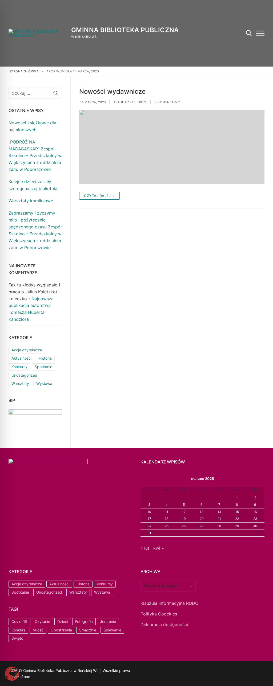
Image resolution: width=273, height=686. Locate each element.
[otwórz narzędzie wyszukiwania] (249, 33)
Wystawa (44, 383)
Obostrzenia (61, 630)
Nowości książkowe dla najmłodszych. (32, 126)
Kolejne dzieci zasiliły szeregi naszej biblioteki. (33, 185)
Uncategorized (24, 375)
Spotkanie (43, 366)
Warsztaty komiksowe (31, 200)
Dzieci (62, 621)
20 (202, 519)
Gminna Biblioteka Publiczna (125, 30)
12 (184, 512)
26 (184, 526)
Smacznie (87, 630)
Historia (45, 358)
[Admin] (151, 671)
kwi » (158, 548)
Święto (17, 638)
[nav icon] (260, 33)
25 (166, 526)
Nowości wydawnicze (112, 91)
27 (201, 526)
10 (149, 512)
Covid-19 (19, 621)
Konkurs (18, 630)
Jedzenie (108, 621)
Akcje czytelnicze (130, 102)
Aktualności (21, 358)
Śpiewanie (112, 630)
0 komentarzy (167, 102)
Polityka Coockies (158, 614)
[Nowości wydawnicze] (171, 147)
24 (149, 526)
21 (219, 519)
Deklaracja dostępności (164, 624)
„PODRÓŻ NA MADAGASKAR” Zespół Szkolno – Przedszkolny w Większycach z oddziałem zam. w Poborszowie (35, 155)
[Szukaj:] (35, 93)
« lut (144, 548)
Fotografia (84, 621)
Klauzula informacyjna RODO (169, 603)
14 (219, 512)
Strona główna (24, 71)
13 (201, 512)
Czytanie (42, 621)
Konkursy (19, 366)
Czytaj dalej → (99, 196)
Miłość (38, 630)
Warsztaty (20, 383)
